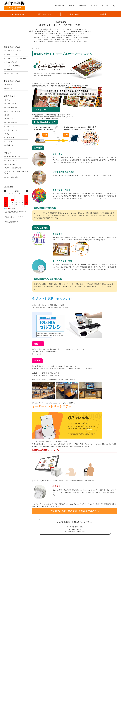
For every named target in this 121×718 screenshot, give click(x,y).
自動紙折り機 (9, 145)
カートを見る (106, 6)
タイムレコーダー (10, 141)
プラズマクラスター (11, 126)
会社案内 (71, 6)
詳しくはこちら (37, 354)
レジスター (8, 100)
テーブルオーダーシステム (13, 51)
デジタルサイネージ (11, 130)
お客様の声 (82, 6)
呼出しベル (8, 134)
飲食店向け (8, 85)
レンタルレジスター (11, 103)
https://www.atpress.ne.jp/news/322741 (60, 403)
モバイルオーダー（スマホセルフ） (15, 58)
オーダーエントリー (11, 54)
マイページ (94, 6)
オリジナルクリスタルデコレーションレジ (16, 172)
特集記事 (103, 14)
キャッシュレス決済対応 (12, 66)
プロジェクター (9, 137)
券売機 (7, 115)
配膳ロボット (9, 119)
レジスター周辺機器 (11, 107)
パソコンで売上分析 (11, 62)
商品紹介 (38, 48)
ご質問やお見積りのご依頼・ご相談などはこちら (74, 511)
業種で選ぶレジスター (46, 14)
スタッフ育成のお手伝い (12, 177)
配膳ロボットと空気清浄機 (13, 168)
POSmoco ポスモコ (11, 160)
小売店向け (8, 88)
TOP (33, 48)
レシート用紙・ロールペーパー (14, 111)
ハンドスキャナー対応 (11, 73)
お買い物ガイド (59, 6)
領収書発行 (8, 69)
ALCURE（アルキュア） (12, 122)
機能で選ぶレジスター (18, 14)
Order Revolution (10, 164)
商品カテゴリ (75, 14)
